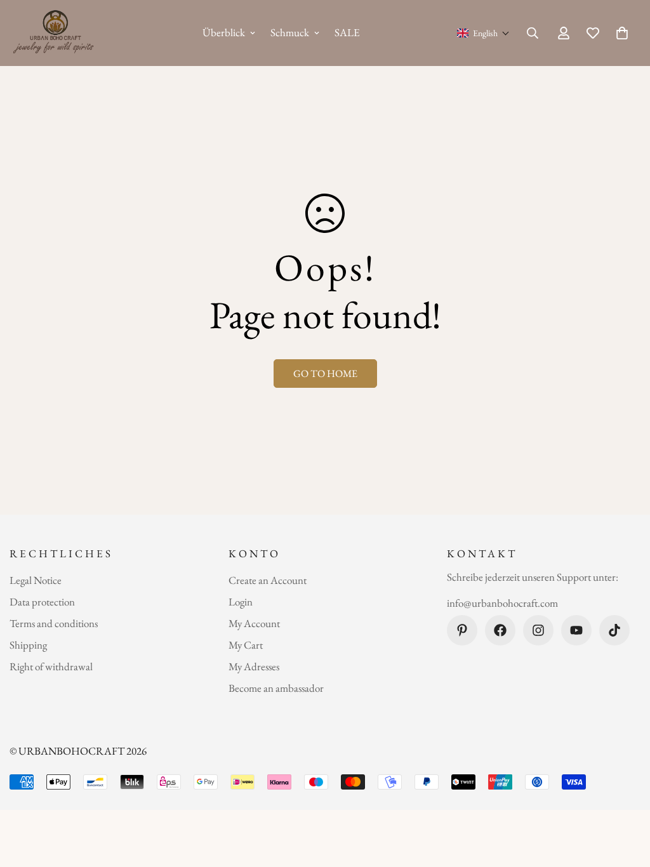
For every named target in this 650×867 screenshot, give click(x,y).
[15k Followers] (538, 630)
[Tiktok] (614, 630)
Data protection (42, 602)
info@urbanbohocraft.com (502, 603)
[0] (622, 33)
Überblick (223, 32)
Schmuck (289, 32)
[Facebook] (500, 630)
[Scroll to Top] (625, 797)
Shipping (28, 645)
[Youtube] (576, 630)
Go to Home (325, 373)
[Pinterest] (462, 630)
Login (241, 602)
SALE (347, 32)
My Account (254, 623)
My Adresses (254, 666)
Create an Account (268, 580)
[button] (483, 33)
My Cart (246, 645)
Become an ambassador (276, 688)
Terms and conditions (54, 623)
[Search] (532, 33)
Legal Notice (36, 580)
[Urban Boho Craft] (56, 33)
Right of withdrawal (51, 666)
